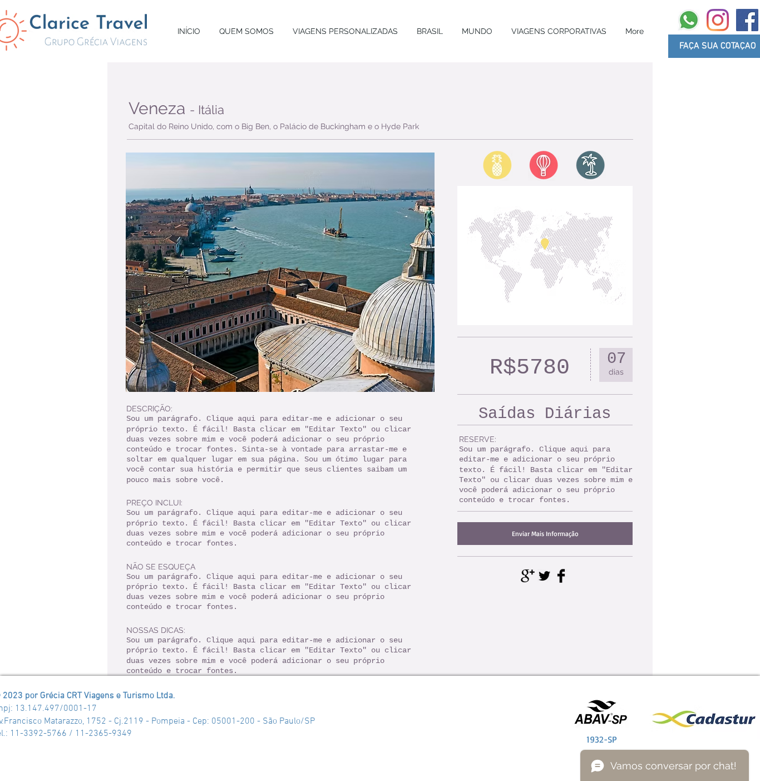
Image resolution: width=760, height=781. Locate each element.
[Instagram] (718, 20)
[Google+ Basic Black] (528, 576)
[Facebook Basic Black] (561, 576)
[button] (345, 31)
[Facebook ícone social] (747, 20)
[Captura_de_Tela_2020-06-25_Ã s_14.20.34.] (688, 20)
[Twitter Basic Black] (544, 576)
